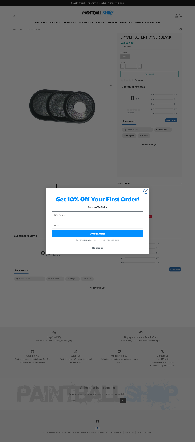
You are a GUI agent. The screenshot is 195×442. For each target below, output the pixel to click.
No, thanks (97, 247)
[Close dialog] (146, 191)
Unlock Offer (97, 234)
